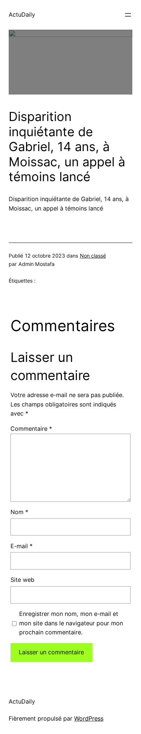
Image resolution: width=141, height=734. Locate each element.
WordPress (88, 718)
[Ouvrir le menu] (128, 15)
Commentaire (31, 428)
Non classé (93, 256)
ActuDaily (22, 14)
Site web (22, 579)
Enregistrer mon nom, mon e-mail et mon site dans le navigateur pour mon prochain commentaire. (71, 623)
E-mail (21, 546)
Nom (19, 512)
